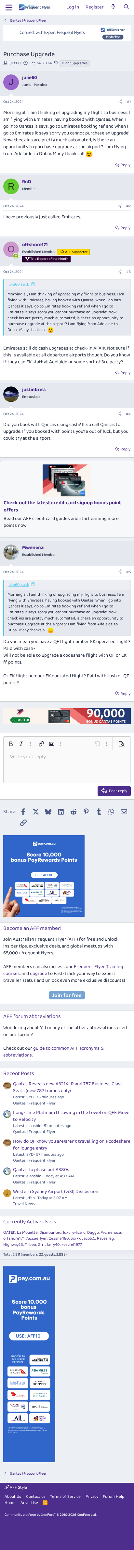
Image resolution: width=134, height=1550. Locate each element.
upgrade (38, 974)
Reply (125, 165)
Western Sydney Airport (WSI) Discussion (55, 1192)
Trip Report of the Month (49, 259)
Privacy (92, 1496)
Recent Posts (18, 1073)
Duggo (93, 1232)
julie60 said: (18, 284)
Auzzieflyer (36, 1238)
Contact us (36, 1496)
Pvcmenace (110, 1232)
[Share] (120, 102)
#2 (128, 206)
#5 (128, 572)
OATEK (9, 1232)
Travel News (24, 1203)
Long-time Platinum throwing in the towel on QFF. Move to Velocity (71, 1116)
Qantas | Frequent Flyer (34, 1103)
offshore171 (14, 1238)
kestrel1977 (71, 1244)
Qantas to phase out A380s (41, 1170)
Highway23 (13, 1244)
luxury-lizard (74, 1232)
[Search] (126, 7)
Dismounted (50, 1232)
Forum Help (113, 1496)
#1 (129, 102)
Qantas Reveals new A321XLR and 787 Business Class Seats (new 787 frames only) (68, 1087)
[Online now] (16, 256)
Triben (30, 1244)
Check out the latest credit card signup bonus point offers (62, 506)
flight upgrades (74, 63)
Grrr (41, 1244)
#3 (128, 272)
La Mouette (27, 1232)
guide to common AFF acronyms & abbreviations (53, 1051)
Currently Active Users (29, 1221)
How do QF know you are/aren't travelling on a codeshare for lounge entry (71, 1144)
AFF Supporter (76, 252)
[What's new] (113, 7)
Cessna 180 (58, 1238)
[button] (11, 744)
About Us (13, 1496)
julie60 (14, 63)
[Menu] (9, 7)
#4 (128, 414)
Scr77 (75, 1238)
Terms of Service (65, 1496)
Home (10, 1502)
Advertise (29, 1502)
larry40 (53, 1244)
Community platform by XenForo (51, 1515)
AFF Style (18, 1487)
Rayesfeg (105, 1238)
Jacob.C (88, 1238)
